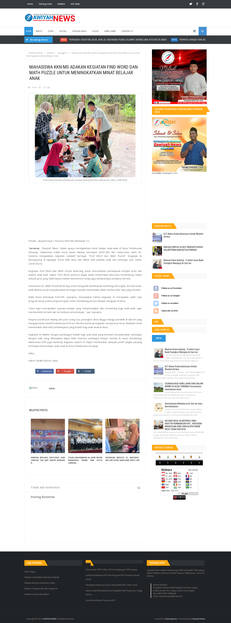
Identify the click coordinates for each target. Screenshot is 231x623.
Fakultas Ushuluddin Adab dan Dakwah (41, 577)
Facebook (47, 371)
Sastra (62, 31)
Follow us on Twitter (156, 303)
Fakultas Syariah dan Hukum (36, 594)
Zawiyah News (198, 619)
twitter (191, 4)
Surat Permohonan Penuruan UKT (101, 600)
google (203, 4)
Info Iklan (75, 4)
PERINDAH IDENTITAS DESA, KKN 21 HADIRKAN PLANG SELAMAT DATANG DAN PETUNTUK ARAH (113, 39)
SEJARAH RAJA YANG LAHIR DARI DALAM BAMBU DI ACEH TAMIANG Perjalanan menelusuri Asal (184, 386)
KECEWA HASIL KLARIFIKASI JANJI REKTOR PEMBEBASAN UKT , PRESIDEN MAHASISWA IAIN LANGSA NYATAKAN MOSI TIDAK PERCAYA (183, 425)
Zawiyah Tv (127, 31)
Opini (51, 31)
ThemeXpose (171, 619)
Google (67, 371)
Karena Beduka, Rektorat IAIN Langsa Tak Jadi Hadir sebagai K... (48, 460)
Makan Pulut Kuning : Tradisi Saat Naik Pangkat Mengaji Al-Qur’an (184, 262)
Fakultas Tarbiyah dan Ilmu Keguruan (41, 588)
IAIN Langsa (30, 571)
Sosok (95, 31)
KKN (59, 39)
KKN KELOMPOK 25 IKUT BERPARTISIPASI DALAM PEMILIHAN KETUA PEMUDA (183, 248)
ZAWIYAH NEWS (50, 619)
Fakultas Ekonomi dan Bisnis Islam (39, 583)
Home (30, 4)
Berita (39, 31)
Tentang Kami (45, 4)
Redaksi (61, 4)
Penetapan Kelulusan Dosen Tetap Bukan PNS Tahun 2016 (111, 585)
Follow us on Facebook (156, 288)
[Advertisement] (85, 213)
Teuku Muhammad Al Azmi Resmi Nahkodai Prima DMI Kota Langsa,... (85, 460)
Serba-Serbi (110, 31)
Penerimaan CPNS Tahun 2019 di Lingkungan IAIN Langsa (111, 569)
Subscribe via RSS (156, 310)
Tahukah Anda (79, 31)
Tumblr (88, 371)
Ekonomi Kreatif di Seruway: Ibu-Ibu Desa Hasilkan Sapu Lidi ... (122, 460)
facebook (197, 4)
